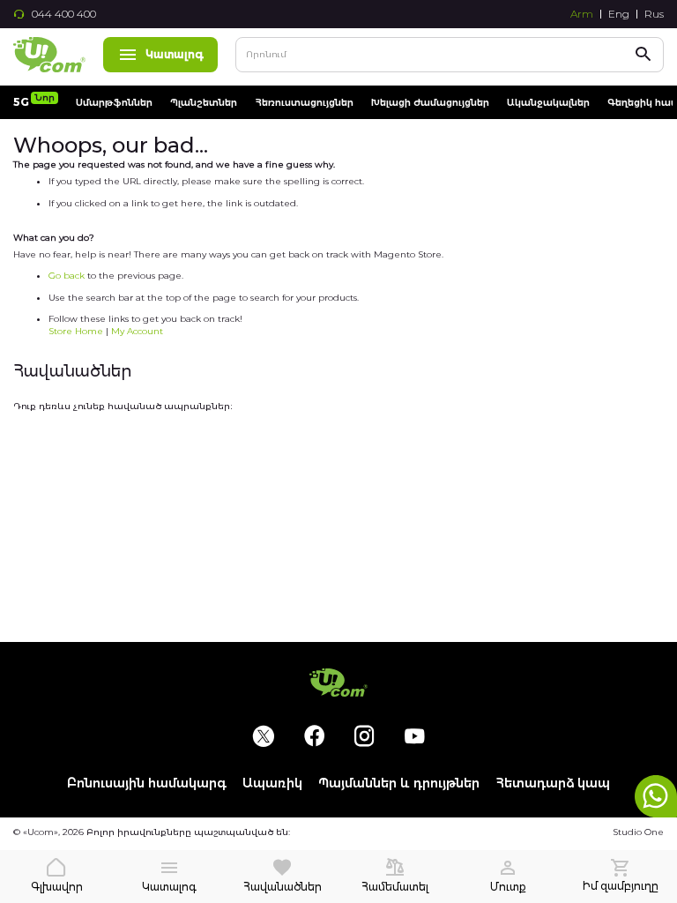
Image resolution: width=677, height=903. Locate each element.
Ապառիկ (272, 783)
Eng (618, 14)
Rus (654, 14)
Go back (66, 275)
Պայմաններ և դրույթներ (399, 783)
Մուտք (508, 886)
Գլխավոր (57, 886)
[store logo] (49, 54)
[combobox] (449, 54)
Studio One (638, 832)
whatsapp (656, 796)
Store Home (75, 331)
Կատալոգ (174, 54)
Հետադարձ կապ (552, 783)
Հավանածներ (282, 886)
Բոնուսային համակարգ (147, 783)
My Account (137, 331)
